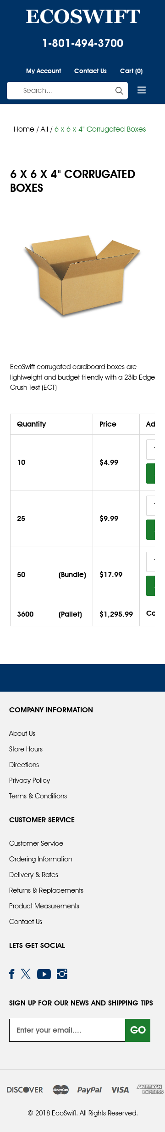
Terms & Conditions (38, 796)
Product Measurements (44, 906)
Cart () (131, 70)
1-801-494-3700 (82, 43)
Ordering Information (40, 859)
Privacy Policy (29, 780)
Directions (24, 765)
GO (138, 1030)
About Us (22, 733)
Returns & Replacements (46, 890)
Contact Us (90, 71)
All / (48, 129)
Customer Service (36, 843)
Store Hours (26, 749)
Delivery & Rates (33, 875)
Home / (26, 129)
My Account (43, 71)
